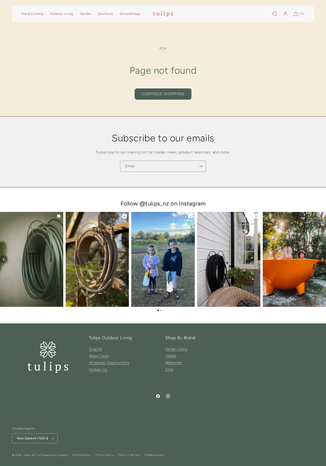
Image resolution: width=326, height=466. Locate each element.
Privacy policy (104, 454)
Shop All (95, 349)
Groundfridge (130, 13)
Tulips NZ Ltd (32, 455)
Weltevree (173, 363)
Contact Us (98, 370)
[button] (4, 259)
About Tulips (99, 356)
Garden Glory (176, 349)
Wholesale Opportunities (109, 363)
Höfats (171, 356)
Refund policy (81, 454)
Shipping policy (154, 454)
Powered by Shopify (55, 455)
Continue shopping (163, 94)
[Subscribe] (200, 166)
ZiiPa (169, 370)
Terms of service (129, 454)
